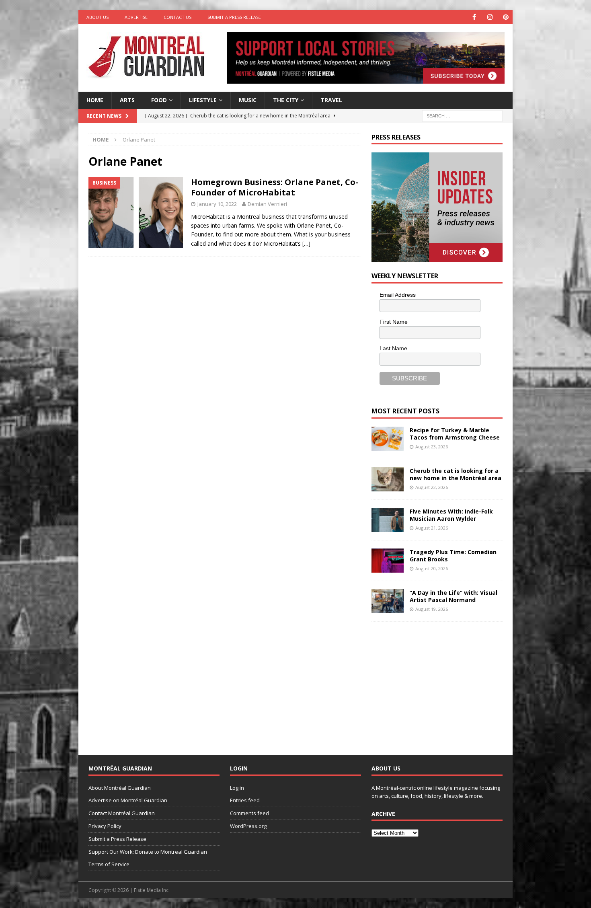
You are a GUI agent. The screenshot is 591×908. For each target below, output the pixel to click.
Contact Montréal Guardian (121, 813)
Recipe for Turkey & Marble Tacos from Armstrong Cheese (455, 433)
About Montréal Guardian (119, 787)
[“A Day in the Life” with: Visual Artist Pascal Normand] (387, 601)
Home (94, 100)
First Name (394, 321)
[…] (306, 243)
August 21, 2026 (431, 528)
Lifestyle (203, 100)
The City (285, 100)
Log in (237, 787)
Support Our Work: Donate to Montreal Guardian (147, 851)
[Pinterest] (506, 17)
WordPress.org (248, 826)
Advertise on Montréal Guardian (127, 800)
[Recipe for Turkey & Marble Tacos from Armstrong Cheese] (387, 439)
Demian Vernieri (267, 203)
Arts (127, 100)
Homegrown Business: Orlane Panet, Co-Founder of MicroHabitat (274, 187)
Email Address (398, 295)
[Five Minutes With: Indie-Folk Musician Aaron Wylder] (387, 520)
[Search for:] (462, 115)
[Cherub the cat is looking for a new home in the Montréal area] (387, 479)
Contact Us (177, 17)
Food (159, 100)
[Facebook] (474, 17)
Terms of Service (108, 864)
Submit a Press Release (234, 17)
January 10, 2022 (217, 203)
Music (248, 100)
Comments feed (249, 813)
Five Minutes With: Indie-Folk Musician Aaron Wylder (451, 514)
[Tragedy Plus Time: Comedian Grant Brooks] (387, 560)
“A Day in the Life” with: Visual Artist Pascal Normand (453, 596)
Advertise (136, 17)
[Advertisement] (431, 682)
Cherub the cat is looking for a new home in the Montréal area (455, 474)
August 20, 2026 (431, 568)
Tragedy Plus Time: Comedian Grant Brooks (453, 555)
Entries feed (245, 800)
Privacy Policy (104, 826)
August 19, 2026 (431, 609)
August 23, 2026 (431, 447)
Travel (331, 100)
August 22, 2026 (431, 487)
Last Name (393, 348)
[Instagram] (490, 17)
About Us (97, 17)
